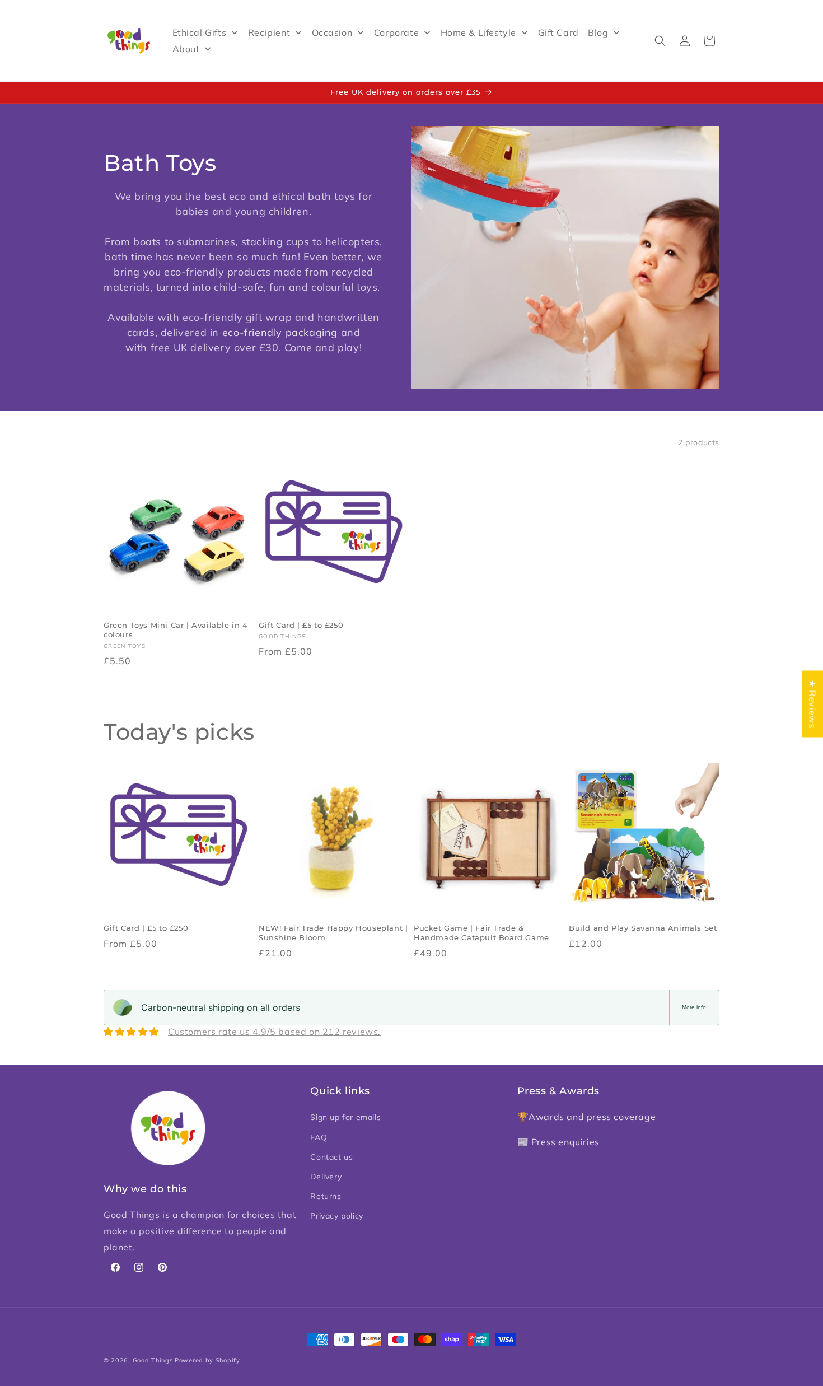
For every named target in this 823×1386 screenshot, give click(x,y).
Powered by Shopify (207, 1360)
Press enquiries (565, 1141)
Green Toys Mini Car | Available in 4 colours (176, 629)
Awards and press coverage (592, 1116)
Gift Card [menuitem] (558, 32)
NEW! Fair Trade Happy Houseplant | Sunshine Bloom (333, 932)
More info (694, 1007)
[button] (660, 41)
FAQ (318, 1137)
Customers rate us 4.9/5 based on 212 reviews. (274, 1031)
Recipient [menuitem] (269, 32)
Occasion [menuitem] (332, 32)
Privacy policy (336, 1216)
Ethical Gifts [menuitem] (199, 32)
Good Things (153, 1360)
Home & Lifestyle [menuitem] (479, 32)
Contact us (331, 1157)
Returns (325, 1196)
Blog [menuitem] (598, 32)
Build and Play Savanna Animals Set (643, 927)
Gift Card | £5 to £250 (301, 624)
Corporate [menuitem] (396, 32)
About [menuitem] (186, 48)
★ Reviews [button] (812, 703)
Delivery (326, 1177)
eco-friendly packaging (280, 332)
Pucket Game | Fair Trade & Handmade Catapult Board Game (481, 932)
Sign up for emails (345, 1117)
